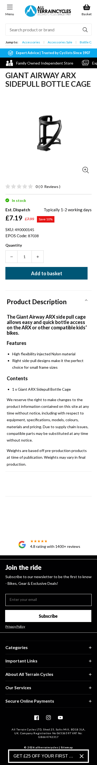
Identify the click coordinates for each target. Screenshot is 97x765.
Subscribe (48, 616)
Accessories (31, 42)
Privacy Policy (15, 626)
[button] (48, 300)
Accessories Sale (60, 42)
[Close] (82, 756)
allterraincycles (46, 747)
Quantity (13, 245)
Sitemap (67, 747)
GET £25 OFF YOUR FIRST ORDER (44, 756)
